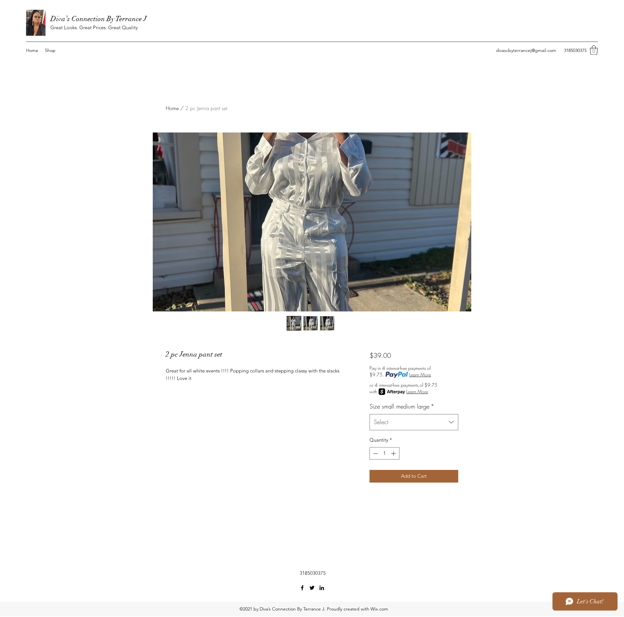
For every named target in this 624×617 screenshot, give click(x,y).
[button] (594, 50)
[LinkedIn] (321, 588)
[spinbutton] (384, 453)
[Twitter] (312, 588)
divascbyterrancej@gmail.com (526, 50)
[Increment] (394, 453)
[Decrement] (374, 453)
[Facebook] (302, 588)
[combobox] (414, 422)
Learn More (420, 374)
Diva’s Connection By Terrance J (98, 18)
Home (172, 108)
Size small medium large (402, 406)
